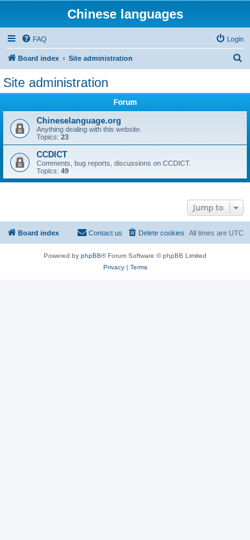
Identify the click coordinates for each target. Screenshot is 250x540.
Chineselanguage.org (79, 120)
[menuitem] (34, 39)
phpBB (91, 255)
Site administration (55, 82)
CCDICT (52, 154)
